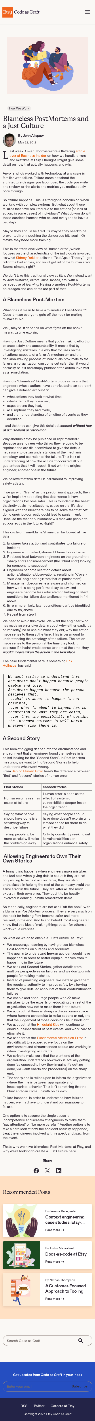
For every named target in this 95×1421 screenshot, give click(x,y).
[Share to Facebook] (36, 1170)
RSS (24, 1406)
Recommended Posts (26, 1192)
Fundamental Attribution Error (60, 1038)
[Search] (83, 1340)
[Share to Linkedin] (58, 1170)
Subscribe (79, 1386)
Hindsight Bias (48, 1024)
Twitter (39, 1406)
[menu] (87, 12)
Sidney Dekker (27, 258)
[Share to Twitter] (47, 1170)
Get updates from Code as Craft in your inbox (47, 1375)
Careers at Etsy (62, 1406)
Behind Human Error (27, 771)
